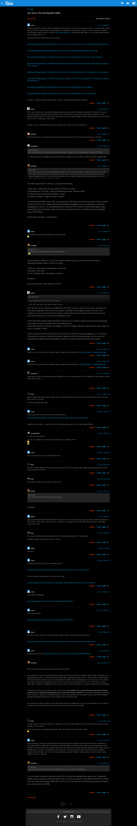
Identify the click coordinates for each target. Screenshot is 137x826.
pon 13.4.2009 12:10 (103, 610)
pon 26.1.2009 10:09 (103, 465)
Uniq (32, 394)
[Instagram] (72, 817)
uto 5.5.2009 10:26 (104, 632)
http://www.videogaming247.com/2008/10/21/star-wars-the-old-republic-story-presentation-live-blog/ (62, 51)
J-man (32, 25)
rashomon (34, 373)
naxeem (33, 134)
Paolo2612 (34, 146)
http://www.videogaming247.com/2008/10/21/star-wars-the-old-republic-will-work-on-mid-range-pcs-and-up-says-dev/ (68, 72)
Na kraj (107, 19)
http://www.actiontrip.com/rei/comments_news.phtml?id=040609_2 (50, 601)
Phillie (33, 516)
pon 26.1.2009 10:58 (103, 479)
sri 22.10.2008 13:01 (104, 146)
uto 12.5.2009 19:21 (104, 763)
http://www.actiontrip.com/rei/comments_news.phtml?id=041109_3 (50, 620)
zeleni (33, 109)
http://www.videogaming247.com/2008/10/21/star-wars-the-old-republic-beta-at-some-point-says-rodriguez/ (64, 57)
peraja (33, 491)
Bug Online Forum (9, 3)
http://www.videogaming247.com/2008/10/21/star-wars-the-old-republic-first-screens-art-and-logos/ (62, 93)
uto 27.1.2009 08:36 (104, 548)
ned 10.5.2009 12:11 (104, 663)
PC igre (30, 9)
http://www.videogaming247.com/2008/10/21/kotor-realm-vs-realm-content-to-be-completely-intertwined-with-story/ (68, 44)
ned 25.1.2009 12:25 (104, 411)
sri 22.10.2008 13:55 (104, 293)
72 (71, 804)
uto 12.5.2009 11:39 (104, 721)
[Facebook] (58, 817)
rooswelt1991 (35, 433)
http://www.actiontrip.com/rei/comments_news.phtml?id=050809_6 (68, 654)
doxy (32, 479)
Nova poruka (31, 19)
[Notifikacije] (122, 3)
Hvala (99, 103)
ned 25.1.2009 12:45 (104, 433)
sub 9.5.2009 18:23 (104, 651)
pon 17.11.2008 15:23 (103, 394)
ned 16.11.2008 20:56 (103, 373)
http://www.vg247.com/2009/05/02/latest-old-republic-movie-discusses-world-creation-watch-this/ (61, 642)
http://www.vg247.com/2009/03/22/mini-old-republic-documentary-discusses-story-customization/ (61, 583)
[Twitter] (65, 817)
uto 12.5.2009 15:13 (104, 740)
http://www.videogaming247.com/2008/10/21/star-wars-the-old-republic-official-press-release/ (60, 87)
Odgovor (92, 103)
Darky (33, 231)
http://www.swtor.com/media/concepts (92, 352)
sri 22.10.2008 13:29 (104, 231)
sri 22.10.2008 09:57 (104, 25)
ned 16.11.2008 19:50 (103, 349)
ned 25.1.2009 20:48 (104, 452)
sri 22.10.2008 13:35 (104, 245)
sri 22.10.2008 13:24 (104, 166)
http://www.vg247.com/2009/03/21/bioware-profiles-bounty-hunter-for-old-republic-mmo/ (58, 570)
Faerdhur (34, 166)
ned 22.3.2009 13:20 (104, 560)
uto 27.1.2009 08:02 (104, 533)
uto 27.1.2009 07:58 (104, 516)
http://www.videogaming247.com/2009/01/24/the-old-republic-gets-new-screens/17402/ (57, 418)
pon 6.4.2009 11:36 (104, 592)
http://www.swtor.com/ (63, 32)
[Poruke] (128, 3)
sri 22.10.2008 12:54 (104, 134)
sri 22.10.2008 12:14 (104, 109)
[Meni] (134, 3)
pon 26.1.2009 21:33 (103, 491)
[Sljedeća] (74, 803)
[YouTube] (78, 817)
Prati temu (99, 19)
